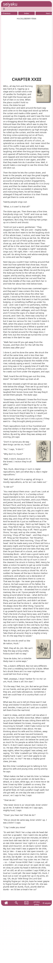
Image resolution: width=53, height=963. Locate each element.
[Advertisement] (26, 47)
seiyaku (10, 4)
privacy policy (37, 903)
